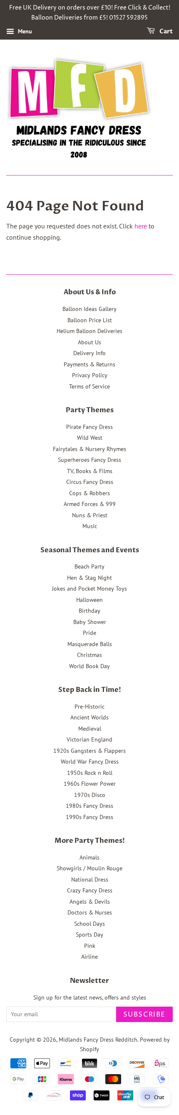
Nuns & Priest (89, 515)
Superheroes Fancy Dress (89, 460)
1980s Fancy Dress (89, 805)
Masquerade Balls (89, 644)
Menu (24, 31)
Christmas (89, 655)
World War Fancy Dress (90, 761)
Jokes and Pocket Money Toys (89, 588)
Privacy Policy (89, 375)
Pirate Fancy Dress (89, 427)
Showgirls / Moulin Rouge (89, 868)
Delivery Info (89, 353)
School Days (89, 923)
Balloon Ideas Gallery (89, 309)
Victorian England (89, 739)
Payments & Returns (89, 364)
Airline (89, 956)
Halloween (89, 600)
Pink (89, 946)
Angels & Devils (90, 901)
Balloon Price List (89, 320)
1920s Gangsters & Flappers (89, 750)
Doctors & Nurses (89, 912)
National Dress (89, 879)
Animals (89, 857)
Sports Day (89, 934)
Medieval (89, 728)
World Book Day (89, 666)
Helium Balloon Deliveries (89, 331)
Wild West (89, 437)
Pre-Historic (89, 706)
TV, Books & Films (89, 471)
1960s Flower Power (90, 783)
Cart (165, 31)
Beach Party (89, 566)
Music (89, 526)
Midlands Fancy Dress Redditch (98, 1039)
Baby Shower (89, 622)
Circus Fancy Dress (89, 482)
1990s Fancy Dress (89, 817)
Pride (89, 632)
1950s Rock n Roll (89, 773)
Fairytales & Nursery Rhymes (89, 449)
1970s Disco (89, 795)
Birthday (89, 610)
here (140, 226)
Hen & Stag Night (89, 577)
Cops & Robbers (89, 493)
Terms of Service (89, 386)
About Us (89, 342)
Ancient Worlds (89, 717)
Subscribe (144, 1014)
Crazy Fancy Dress (89, 890)
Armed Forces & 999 (90, 504)
